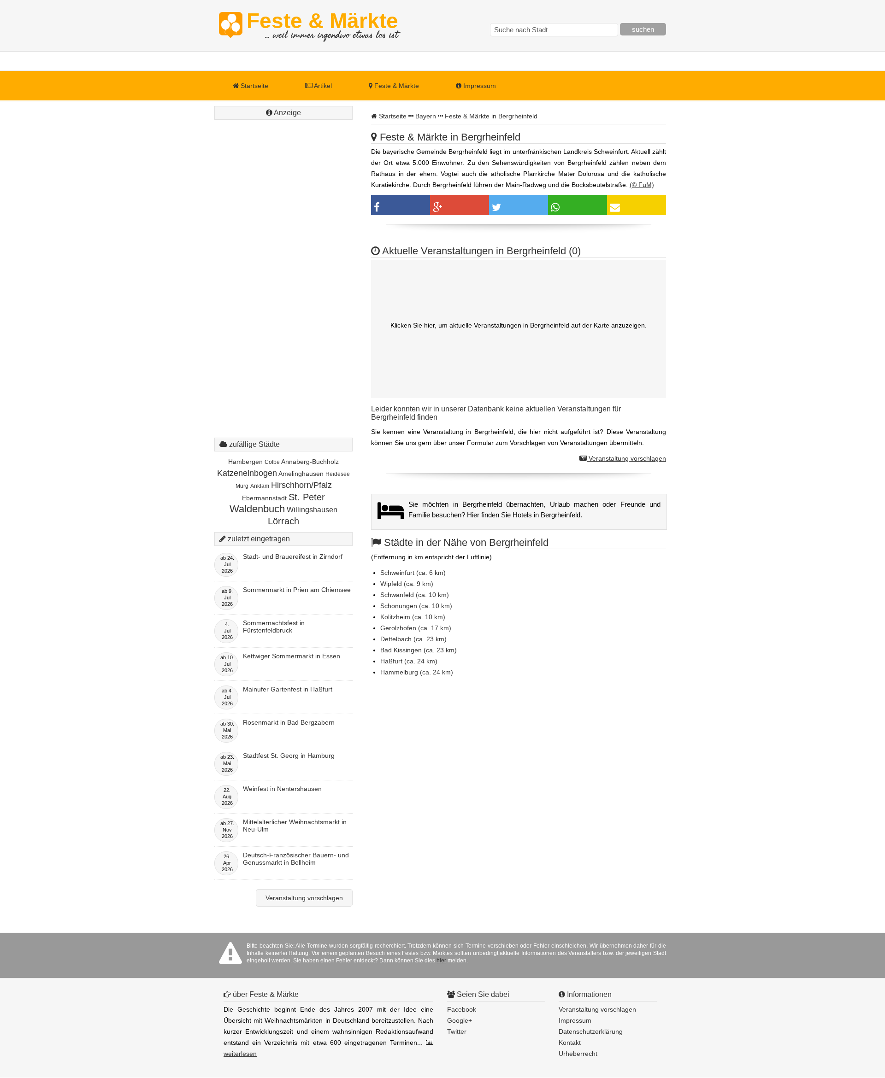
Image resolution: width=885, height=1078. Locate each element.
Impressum (478, 85)
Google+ (459, 1020)
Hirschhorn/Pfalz (301, 485)
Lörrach (283, 521)
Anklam (259, 486)
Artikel (322, 85)
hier (441, 960)
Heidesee (337, 474)
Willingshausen (312, 510)
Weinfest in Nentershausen (282, 788)
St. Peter (307, 497)
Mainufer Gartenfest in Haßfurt (287, 689)
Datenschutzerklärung (591, 1031)
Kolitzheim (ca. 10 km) (412, 617)
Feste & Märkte (322, 25)
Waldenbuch (257, 509)
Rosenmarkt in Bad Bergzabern (289, 722)
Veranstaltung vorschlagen (626, 458)
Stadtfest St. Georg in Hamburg (289, 755)
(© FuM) (642, 184)
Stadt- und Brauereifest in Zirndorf (292, 556)
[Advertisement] (283, 260)
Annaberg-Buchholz (310, 461)
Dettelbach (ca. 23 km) (413, 639)
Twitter (456, 1031)
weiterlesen (240, 1053)
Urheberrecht (578, 1053)
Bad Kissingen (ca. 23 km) (418, 650)
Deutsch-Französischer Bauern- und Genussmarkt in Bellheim (296, 858)
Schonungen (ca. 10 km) (416, 605)
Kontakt (570, 1042)
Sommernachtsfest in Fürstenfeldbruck (274, 626)
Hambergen (245, 461)
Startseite (253, 85)
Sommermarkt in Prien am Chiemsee (297, 589)
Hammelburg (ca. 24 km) (416, 672)
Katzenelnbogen (247, 473)
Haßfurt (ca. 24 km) (408, 661)
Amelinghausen (301, 473)
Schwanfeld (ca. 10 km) (414, 594)
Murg (242, 486)
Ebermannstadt (264, 498)
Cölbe (272, 462)
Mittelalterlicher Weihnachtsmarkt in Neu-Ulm (295, 825)
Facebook (461, 1009)
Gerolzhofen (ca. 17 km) (415, 628)
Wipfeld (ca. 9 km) (406, 583)
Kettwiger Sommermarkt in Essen (291, 656)
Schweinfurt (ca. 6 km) (413, 572)
